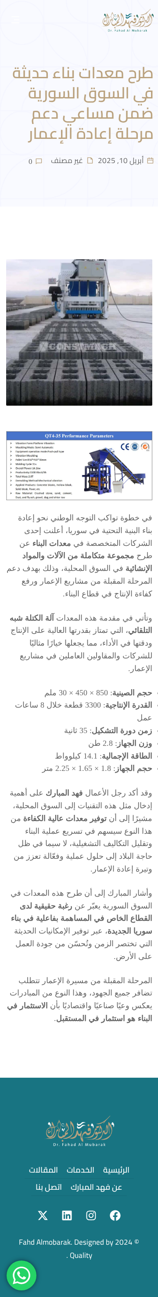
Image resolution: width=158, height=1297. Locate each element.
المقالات (43, 1170)
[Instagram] (91, 1216)
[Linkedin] (67, 1216)
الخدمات (80, 1170)
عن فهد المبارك (96, 1187)
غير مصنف (67, 161)
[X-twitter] (43, 1216)
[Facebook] (115, 1216)
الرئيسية (116, 1170)
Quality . (79, 1255)
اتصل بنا (49, 1187)
